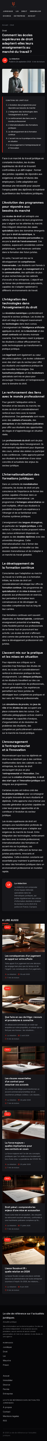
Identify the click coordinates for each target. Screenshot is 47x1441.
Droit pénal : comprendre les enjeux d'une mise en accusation (22, 1209)
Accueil (5, 25)
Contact (6, 1412)
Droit (24, 11)
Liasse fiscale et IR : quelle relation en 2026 (17, 1270)
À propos (33, 907)
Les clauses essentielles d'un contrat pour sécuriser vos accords (18, 1081)
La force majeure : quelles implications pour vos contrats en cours (18, 1146)
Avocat (32, 16)
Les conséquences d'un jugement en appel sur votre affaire (23, 957)
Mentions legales (11, 1416)
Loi (17, 11)
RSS (5, 1420)
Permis (6, 1389)
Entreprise (19, 16)
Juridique (8, 11)
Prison (6, 1365)
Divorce (7, 16)
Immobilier (35, 11)
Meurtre (7, 1360)
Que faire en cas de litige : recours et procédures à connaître (23, 1019)
